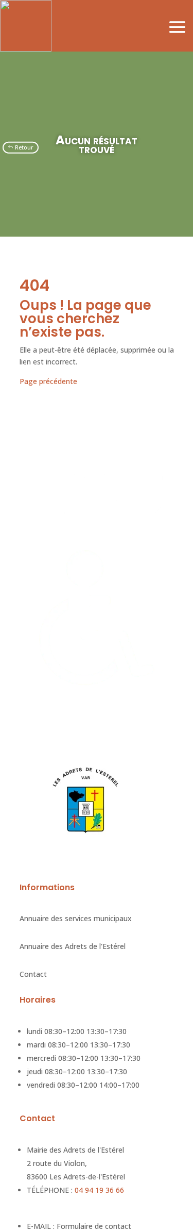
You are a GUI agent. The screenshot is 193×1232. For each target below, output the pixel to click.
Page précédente (48, 381)
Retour (24, 147)
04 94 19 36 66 (99, 1190)
